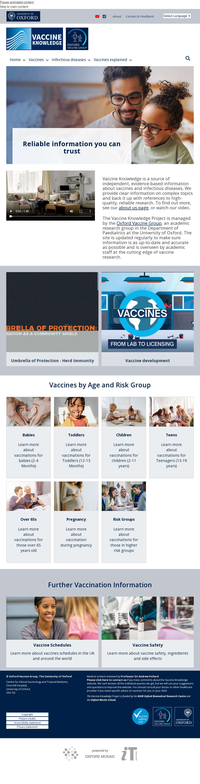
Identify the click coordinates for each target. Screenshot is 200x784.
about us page (133, 208)
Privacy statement (27, 727)
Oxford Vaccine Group (139, 223)
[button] (188, 58)
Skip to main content (14, 6)
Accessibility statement (27, 722)
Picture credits (27, 718)
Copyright (27, 714)
